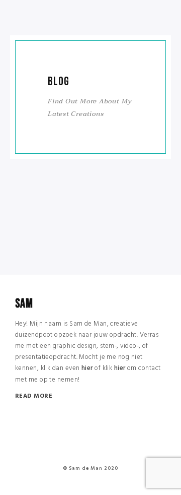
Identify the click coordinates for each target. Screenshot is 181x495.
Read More (33, 396)
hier (87, 368)
